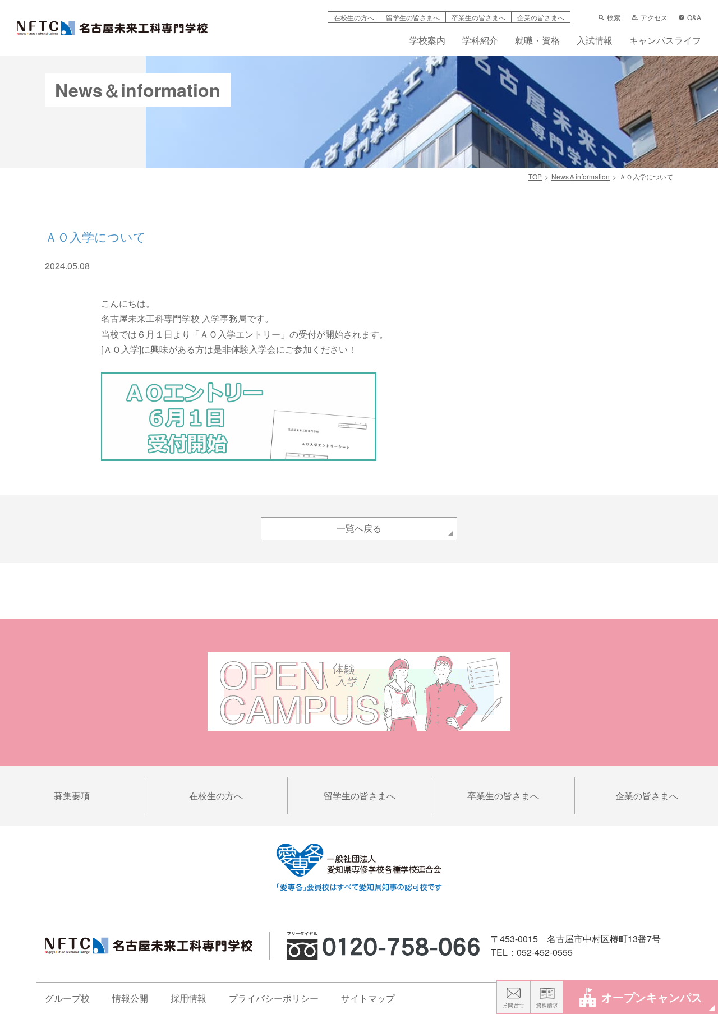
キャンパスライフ (665, 41)
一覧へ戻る (359, 528)
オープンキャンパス (651, 997)
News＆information (580, 176)
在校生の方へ (354, 17)
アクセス (654, 17)
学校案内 (427, 41)
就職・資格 (537, 41)
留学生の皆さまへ (413, 17)
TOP (535, 176)
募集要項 (72, 795)
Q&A (694, 17)
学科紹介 (480, 41)
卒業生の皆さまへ (478, 17)
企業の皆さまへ (540, 17)
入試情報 (595, 41)
